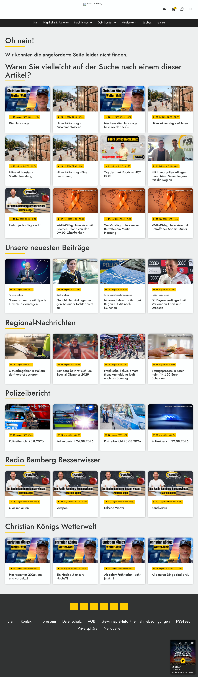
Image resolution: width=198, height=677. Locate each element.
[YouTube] (27, 9)
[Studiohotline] (39, 9)
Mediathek (128, 22)
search (191, 9)
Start (35, 22)
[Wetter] (182, 9)
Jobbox (147, 22)
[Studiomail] (33, 9)
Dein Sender (105, 22)
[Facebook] (14, 9)
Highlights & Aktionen (56, 22)
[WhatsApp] (8, 9)
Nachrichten (81, 22)
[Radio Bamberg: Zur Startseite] (99, 9)
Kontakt (161, 22)
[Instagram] (21, 9)
